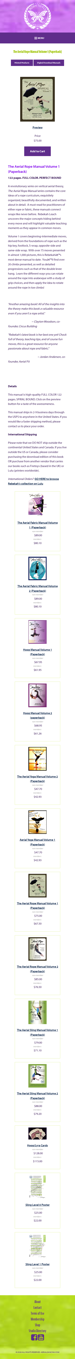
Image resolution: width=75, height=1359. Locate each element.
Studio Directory (37, 1330)
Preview (38, 127)
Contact (37, 1307)
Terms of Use (37, 1313)
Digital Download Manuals (48, 62)
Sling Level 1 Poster (37, 1264)
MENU (40, 38)
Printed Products (22, 62)
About (37, 1301)
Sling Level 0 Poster (37, 1205)
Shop (37, 1325)
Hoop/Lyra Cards (37, 1145)
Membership (37, 1319)
